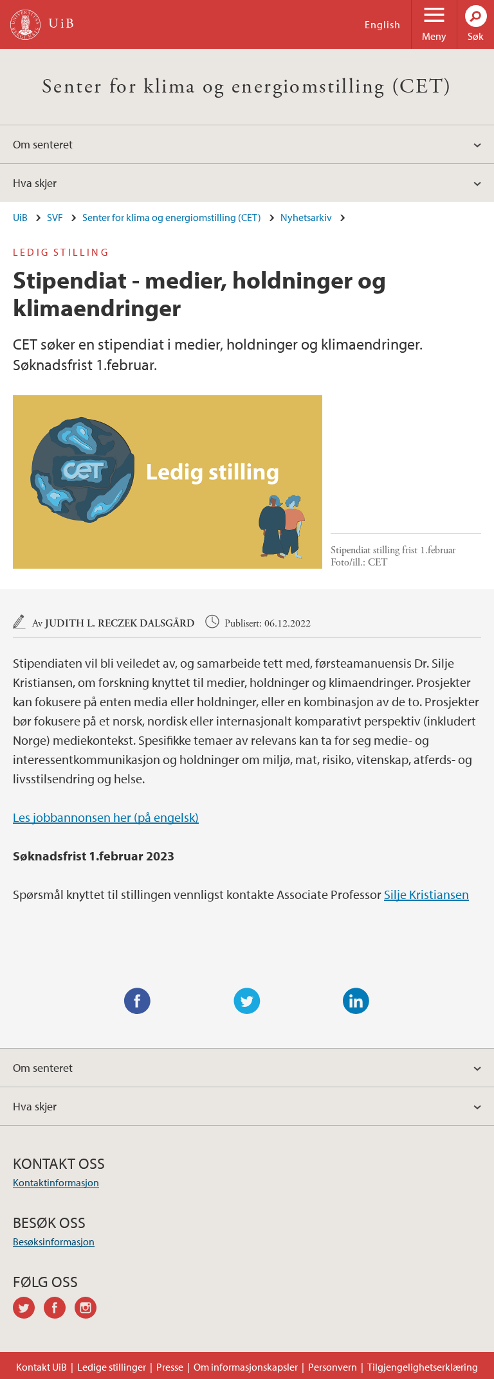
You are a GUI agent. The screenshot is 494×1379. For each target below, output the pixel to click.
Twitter (247, 1001)
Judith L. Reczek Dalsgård (120, 623)
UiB (20, 217)
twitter (28, 1309)
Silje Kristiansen (426, 894)
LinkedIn (356, 1001)
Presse (169, 1366)
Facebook (137, 1001)
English (383, 24)
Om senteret (43, 144)
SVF (55, 217)
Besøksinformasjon (54, 1241)
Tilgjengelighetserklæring (422, 1366)
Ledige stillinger (111, 1366)
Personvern (332, 1366)
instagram (90, 1309)
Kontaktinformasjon (56, 1182)
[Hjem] (25, 25)
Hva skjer (35, 182)
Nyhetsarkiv (306, 217)
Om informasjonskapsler (246, 1366)
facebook (59, 1309)
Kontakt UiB (41, 1366)
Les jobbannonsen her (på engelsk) (106, 817)
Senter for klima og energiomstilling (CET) (247, 87)
